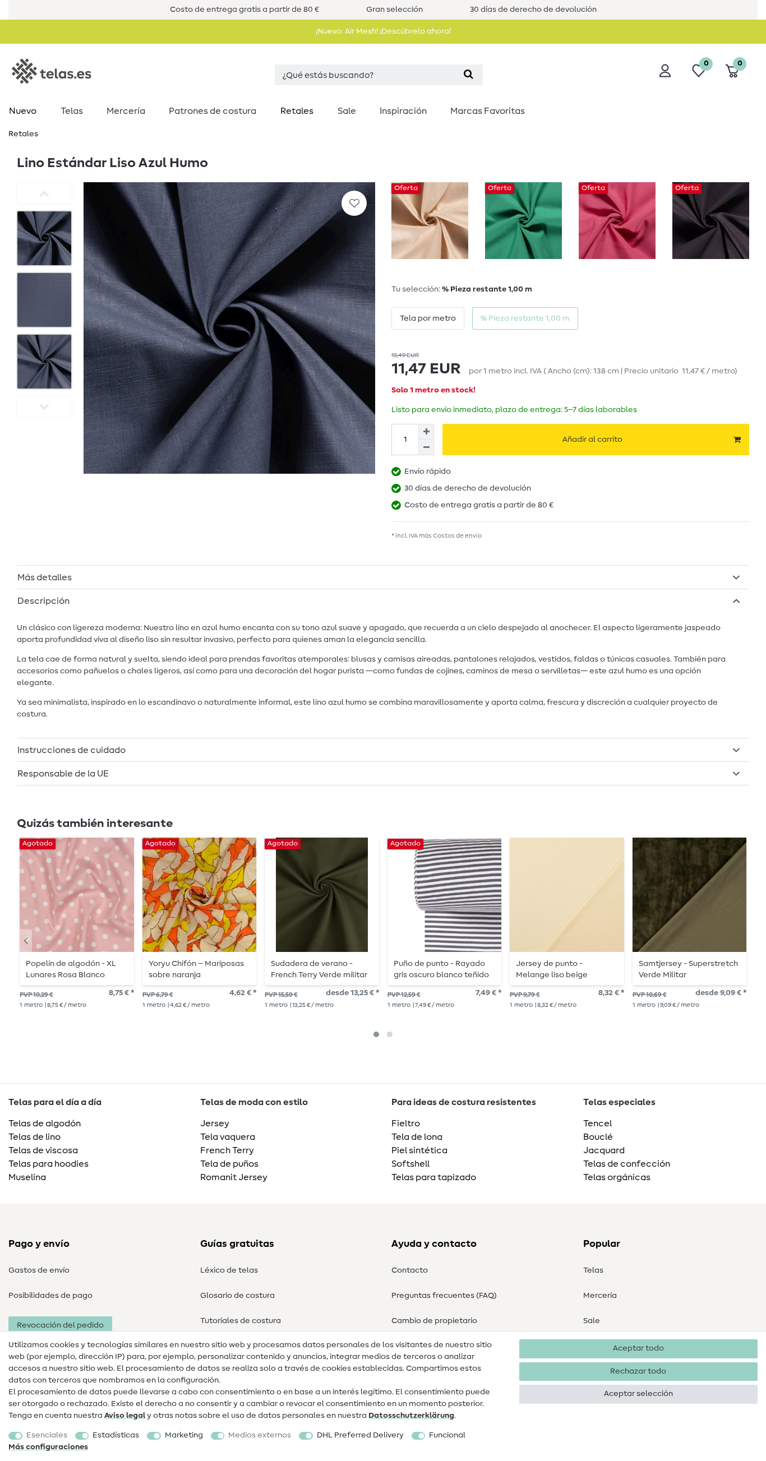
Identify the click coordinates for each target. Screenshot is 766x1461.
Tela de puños (229, 1163)
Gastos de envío (39, 1270)
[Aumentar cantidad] (426, 432)
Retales (296, 111)
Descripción (43, 601)
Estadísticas (116, 1435)
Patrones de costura (212, 111)
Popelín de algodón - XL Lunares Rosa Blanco (71, 969)
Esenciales (46, 1435)
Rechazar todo (638, 1371)
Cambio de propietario (434, 1321)
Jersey (214, 1123)
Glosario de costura (237, 1296)
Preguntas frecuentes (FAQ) (444, 1296)
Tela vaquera (227, 1136)
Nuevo (22, 111)
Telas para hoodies (48, 1163)
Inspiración (403, 111)
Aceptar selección (638, 1394)
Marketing (184, 1435)
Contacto (409, 1270)
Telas (72, 111)
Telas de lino (34, 1136)
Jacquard (604, 1150)
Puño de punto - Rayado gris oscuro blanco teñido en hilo (441, 969)
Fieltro (405, 1123)
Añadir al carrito (592, 439)
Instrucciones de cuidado (71, 750)
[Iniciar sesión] (665, 71)
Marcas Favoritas (487, 111)
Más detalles (44, 577)
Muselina (27, 1177)
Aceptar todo (638, 1348)
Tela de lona (416, 1136)
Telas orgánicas (616, 1177)
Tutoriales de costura (240, 1321)
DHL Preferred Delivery (360, 1435)
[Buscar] (468, 74)
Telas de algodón (44, 1123)
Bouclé (598, 1136)
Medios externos (259, 1435)
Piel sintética (419, 1150)
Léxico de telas (229, 1270)
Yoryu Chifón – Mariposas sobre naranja (196, 969)
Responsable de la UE (63, 773)
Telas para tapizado (433, 1177)
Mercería (126, 111)
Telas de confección (626, 1163)
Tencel (597, 1123)
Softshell (410, 1163)
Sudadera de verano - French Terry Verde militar (319, 969)
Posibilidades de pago (50, 1296)
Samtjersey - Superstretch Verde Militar (688, 969)
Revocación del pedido (60, 1325)
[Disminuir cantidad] (426, 447)
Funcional (447, 1435)
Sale (347, 111)
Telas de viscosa (43, 1150)
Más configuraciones (48, 1447)
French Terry (227, 1150)
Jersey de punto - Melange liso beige (552, 969)
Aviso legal (124, 1416)
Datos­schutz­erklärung (411, 1416)
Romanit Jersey (233, 1177)
